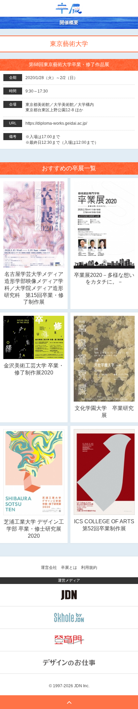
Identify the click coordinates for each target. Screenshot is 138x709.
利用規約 (89, 567)
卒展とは (69, 567)
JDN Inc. (81, 686)
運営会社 (49, 567)
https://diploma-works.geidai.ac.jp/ (56, 123)
